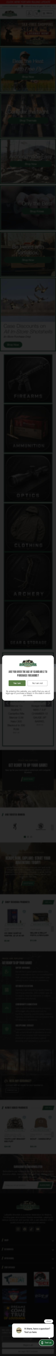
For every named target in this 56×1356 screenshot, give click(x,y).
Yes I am (17, 683)
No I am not (37, 683)
